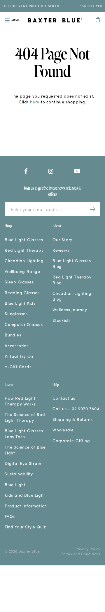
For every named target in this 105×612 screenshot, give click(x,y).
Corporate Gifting (71, 440)
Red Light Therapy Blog (72, 279)
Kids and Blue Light (25, 495)
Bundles (13, 335)
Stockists (61, 320)
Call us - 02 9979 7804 (75, 408)
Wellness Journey (69, 309)
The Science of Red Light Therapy (25, 417)
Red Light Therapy (24, 250)
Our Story (62, 239)
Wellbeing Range (22, 271)
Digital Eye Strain (23, 463)
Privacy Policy (88, 548)
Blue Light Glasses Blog (71, 263)
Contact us (63, 398)
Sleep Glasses (19, 282)
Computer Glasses (24, 324)
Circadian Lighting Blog (71, 296)
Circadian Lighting (24, 260)
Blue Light (15, 484)
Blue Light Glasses (24, 239)
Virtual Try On (19, 356)
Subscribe (92, 209)
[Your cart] (98, 20)
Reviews (60, 250)
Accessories (17, 345)
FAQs (10, 516)
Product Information (26, 506)
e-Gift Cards (18, 366)
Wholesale (63, 430)
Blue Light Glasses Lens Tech (24, 433)
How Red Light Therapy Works (20, 401)
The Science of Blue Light (25, 450)
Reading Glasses (22, 292)
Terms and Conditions (80, 553)
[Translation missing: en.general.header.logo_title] (55, 20)
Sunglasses (16, 313)
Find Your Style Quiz (25, 527)
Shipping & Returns (72, 419)
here (34, 102)
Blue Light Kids (20, 303)
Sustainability (19, 474)
